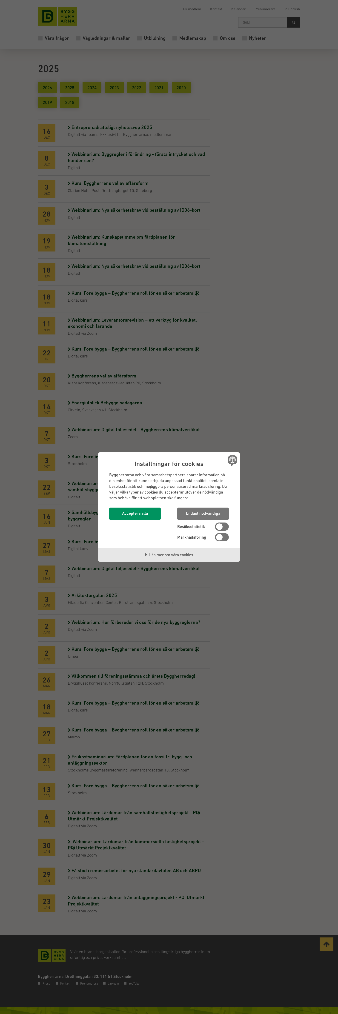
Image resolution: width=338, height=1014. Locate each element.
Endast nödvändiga (203, 513)
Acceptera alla (135, 513)
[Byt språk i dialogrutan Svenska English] (231, 460)
